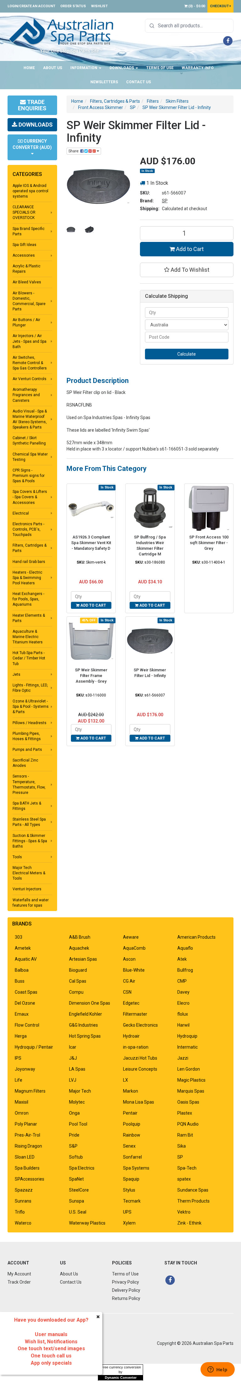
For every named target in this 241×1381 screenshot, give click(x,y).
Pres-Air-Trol (27, 1135)
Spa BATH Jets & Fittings (27, 806)
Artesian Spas (83, 959)
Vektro (183, 1212)
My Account (19, 1273)
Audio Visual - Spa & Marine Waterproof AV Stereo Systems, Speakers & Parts (30, 419)
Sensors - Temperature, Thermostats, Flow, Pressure (29, 784)
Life (18, 1080)
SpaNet (76, 1179)
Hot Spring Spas (85, 1036)
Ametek (23, 948)
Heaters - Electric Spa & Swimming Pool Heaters (27, 577)
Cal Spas (77, 981)
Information (84, 68)
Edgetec (131, 1003)
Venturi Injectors (27, 889)
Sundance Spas (192, 1190)
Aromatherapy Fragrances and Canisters (26, 394)
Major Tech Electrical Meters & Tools (29, 873)
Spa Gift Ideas (24, 245)
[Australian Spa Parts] (62, 31)
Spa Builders (27, 1168)
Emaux (22, 1014)
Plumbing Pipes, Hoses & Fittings (27, 736)
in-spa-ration (135, 1047)
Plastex (184, 1113)
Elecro (183, 1003)
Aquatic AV (26, 959)
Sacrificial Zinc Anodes (25, 763)
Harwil (183, 1025)
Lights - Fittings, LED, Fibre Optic (30, 688)
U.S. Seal (77, 1212)
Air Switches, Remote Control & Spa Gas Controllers (30, 362)
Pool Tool (78, 1124)
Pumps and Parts (27, 749)
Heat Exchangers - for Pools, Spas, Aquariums (28, 599)
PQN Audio (188, 1124)
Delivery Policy (126, 1290)
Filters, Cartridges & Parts (29, 548)
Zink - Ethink (189, 1222)
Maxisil (21, 1102)
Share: (74, 151)
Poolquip (131, 1124)
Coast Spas (26, 992)
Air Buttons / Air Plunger (26, 322)
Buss (19, 981)
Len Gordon (188, 1069)
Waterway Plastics (87, 1222)
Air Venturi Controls (29, 379)
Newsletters (104, 82)
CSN (127, 992)
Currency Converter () (32, 144)
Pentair (130, 1113)
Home (29, 68)
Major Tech (80, 1091)
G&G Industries (83, 1025)
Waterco (23, 1222)
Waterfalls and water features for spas (31, 903)
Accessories (24, 255)
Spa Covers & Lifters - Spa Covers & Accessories (30, 497)
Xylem (129, 1222)
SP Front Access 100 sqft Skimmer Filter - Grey (208, 543)
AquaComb (134, 948)
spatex (184, 1179)
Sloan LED (25, 1157)
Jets (16, 674)
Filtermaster (135, 1014)
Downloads (122, 68)
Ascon (129, 959)
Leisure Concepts (140, 1069)
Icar (72, 1047)
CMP (182, 981)
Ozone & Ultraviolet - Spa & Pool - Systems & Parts (31, 706)
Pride (74, 1135)
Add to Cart (189, 249)
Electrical (21, 513)
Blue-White (134, 970)
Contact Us (138, 82)
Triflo (20, 1212)
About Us (52, 68)
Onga (74, 1113)
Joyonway (25, 1069)
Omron (22, 1113)
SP (165, 200)
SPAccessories (29, 1179)
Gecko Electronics (140, 1025)
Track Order (19, 1282)
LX (125, 1080)
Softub (76, 1157)
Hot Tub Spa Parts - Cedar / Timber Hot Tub (29, 658)
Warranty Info (198, 68)
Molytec (77, 1102)
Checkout (220, 6)
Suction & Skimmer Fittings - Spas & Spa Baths (30, 841)
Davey (183, 992)
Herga (21, 1036)
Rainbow (131, 1135)
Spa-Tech (186, 1168)
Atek (182, 959)
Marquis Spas (190, 1091)
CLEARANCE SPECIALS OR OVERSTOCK (24, 212)
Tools (17, 857)
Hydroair (131, 1036)
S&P (73, 1146)
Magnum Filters (30, 1091)
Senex (129, 1146)
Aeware (131, 937)
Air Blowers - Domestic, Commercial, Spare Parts (29, 301)
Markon (130, 1091)
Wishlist (99, 6)
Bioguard (78, 970)
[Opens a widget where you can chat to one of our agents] (217, 1370)
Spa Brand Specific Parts (29, 231)
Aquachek (79, 948)
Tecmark (132, 1201)
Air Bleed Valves (27, 282)
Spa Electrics (81, 1168)
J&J (73, 1058)
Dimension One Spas (89, 1003)
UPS (127, 1212)
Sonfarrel (132, 1157)
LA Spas (77, 1069)
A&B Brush (79, 937)
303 (18, 937)
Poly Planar (26, 1124)
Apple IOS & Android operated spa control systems (30, 191)
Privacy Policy (125, 1282)
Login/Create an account (31, 6)
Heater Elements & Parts (29, 618)
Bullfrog (185, 970)
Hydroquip (187, 1036)
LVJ (72, 1080)
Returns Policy (126, 1298)
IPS (18, 1058)
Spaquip (131, 1179)
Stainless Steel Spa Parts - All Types (29, 822)
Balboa (22, 970)
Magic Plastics (191, 1080)
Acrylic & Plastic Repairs (26, 269)
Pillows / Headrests (29, 723)
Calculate (186, 354)
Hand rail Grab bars (29, 561)
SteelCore (79, 1190)
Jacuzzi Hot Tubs (140, 1058)
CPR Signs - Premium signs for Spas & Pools (29, 475)
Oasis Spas (188, 1102)
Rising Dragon (28, 1146)
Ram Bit (185, 1135)
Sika (181, 1146)
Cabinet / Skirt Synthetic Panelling (29, 440)
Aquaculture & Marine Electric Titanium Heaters (28, 636)
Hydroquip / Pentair (34, 1047)
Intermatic (187, 1047)
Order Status (73, 6)
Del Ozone (25, 1003)
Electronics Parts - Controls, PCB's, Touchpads (28, 529)
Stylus (129, 1190)
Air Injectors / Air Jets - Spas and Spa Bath (29, 341)
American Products (196, 937)
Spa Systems (136, 1168)
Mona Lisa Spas (138, 1102)
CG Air (129, 981)
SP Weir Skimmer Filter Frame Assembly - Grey (91, 676)
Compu (76, 992)
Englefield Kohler (85, 1014)
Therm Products (193, 1201)
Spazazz (24, 1190)
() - (196, 6)
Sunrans (23, 1201)
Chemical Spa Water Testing (30, 457)
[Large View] (71, 229)
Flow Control (27, 1025)
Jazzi (182, 1058)
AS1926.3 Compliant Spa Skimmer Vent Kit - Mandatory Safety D (91, 543)
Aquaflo (185, 948)
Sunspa (76, 1201)
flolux (182, 1014)
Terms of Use (160, 68)
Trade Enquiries (32, 105)
